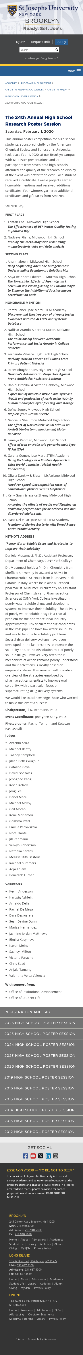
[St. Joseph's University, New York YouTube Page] (33, 1157)
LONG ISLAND (19, 1255)
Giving (13, 1248)
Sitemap (21, 1339)
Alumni (58, 1244)
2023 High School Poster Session (39, 1056)
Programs (27, 1310)
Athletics (45, 1244)
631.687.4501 (17, 1305)
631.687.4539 (23, 1274)
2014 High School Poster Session (39, 1110)
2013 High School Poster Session (39, 1121)
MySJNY (20, 42)
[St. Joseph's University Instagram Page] (55, 1157)
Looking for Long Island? (41, 58)
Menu (71, 70)
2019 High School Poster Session (39, 1077)
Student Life (16, 1244)
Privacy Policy (42, 1248)
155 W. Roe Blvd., (33, 1261)
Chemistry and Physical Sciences (24, 89)
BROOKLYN (42, 20)
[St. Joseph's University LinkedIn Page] (48, 1157)
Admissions (39, 1239)
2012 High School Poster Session (39, 1132)
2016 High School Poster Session (39, 1088)
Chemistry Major (57, 89)
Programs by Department (36, 83)
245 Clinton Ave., (32, 1221)
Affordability (16, 1314)
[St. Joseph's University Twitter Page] (40, 1157)
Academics (11, 83)
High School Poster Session (21, 96)
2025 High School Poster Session (39, 1034)
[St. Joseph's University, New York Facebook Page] (25, 1157)
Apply (62, 42)
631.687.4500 (33, 1269)
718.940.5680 (23, 1234)
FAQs (57, 1310)
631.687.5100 (25, 1265)
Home (13, 1239)
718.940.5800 (33, 1230)
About (24, 1239)
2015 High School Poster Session (39, 1099)
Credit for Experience (41, 1314)
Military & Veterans (21, 1319)
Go (56, 49)
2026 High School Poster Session (39, 1023)
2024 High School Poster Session (40, 1045)
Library (32, 1244)
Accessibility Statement (42, 1339)
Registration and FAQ (27, 1012)
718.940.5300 (25, 1226)
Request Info (40, 42)
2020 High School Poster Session (40, 1067)
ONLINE (15, 1295)
